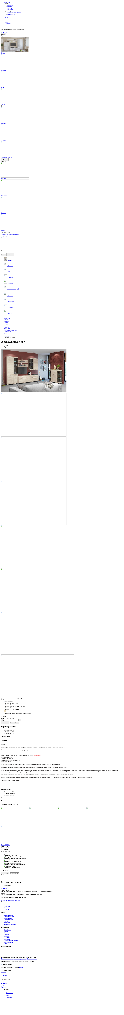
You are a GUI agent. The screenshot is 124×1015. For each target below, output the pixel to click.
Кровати (6, 921)
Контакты (7, 328)
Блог (5, 333)
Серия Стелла (8, 919)
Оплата (9, 8)
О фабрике (7, 318)
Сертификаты (11, 14)
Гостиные (7, 904)
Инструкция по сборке (10, 330)
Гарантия (10, 9)
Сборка (9, 6)
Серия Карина (8, 915)
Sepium (21, 967)
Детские (6, 909)
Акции (6, 319)
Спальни (6, 908)
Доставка (10, 5)
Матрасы (7, 922)
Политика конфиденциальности (10, 959)
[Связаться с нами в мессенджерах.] (13, 1013)
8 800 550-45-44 (5, 234)
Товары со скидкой (10, 924)
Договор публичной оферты (28, 959)
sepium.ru (3, 972)
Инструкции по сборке (14, 12)
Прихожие (7, 906)
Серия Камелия (9, 916)
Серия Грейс (8, 918)
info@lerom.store (14, 234)
